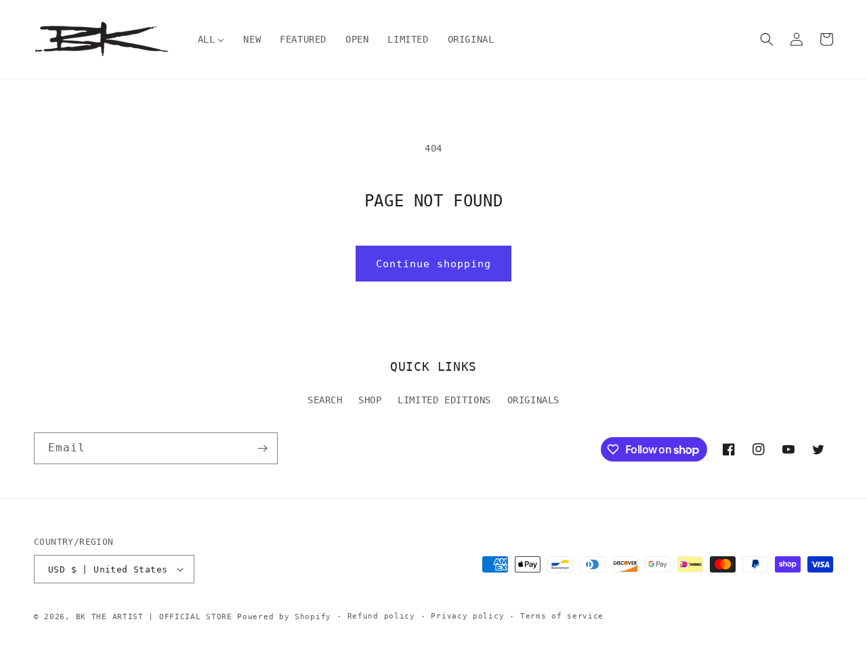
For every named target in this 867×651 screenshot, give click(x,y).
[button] (767, 39)
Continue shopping (433, 264)
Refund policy (381, 616)
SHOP (369, 400)
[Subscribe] (262, 448)
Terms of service (562, 616)
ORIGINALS (533, 400)
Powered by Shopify (284, 616)
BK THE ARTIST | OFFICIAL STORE (154, 616)
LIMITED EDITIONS (444, 400)
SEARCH (325, 400)
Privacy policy (467, 616)
